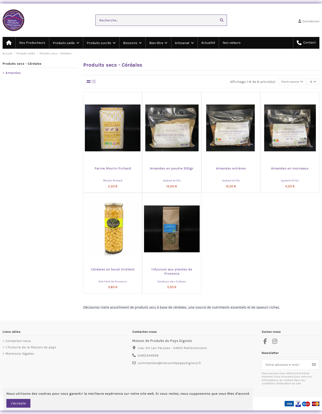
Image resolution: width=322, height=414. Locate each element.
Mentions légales (19, 353)
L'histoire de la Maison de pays (30, 347)
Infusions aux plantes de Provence (171, 271)
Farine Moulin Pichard (113, 168)
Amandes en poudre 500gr (172, 168)
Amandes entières (231, 168)
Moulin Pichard (112, 180)
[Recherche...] (221, 20)
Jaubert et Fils (172, 180)
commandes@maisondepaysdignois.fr (169, 363)
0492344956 (148, 355)
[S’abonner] (314, 365)
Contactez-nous (18, 341)
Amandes (13, 73)
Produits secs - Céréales (22, 64)
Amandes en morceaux (290, 168)
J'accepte (18, 403)
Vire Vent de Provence (113, 281)
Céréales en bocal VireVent (113, 269)
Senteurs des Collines (171, 281)
